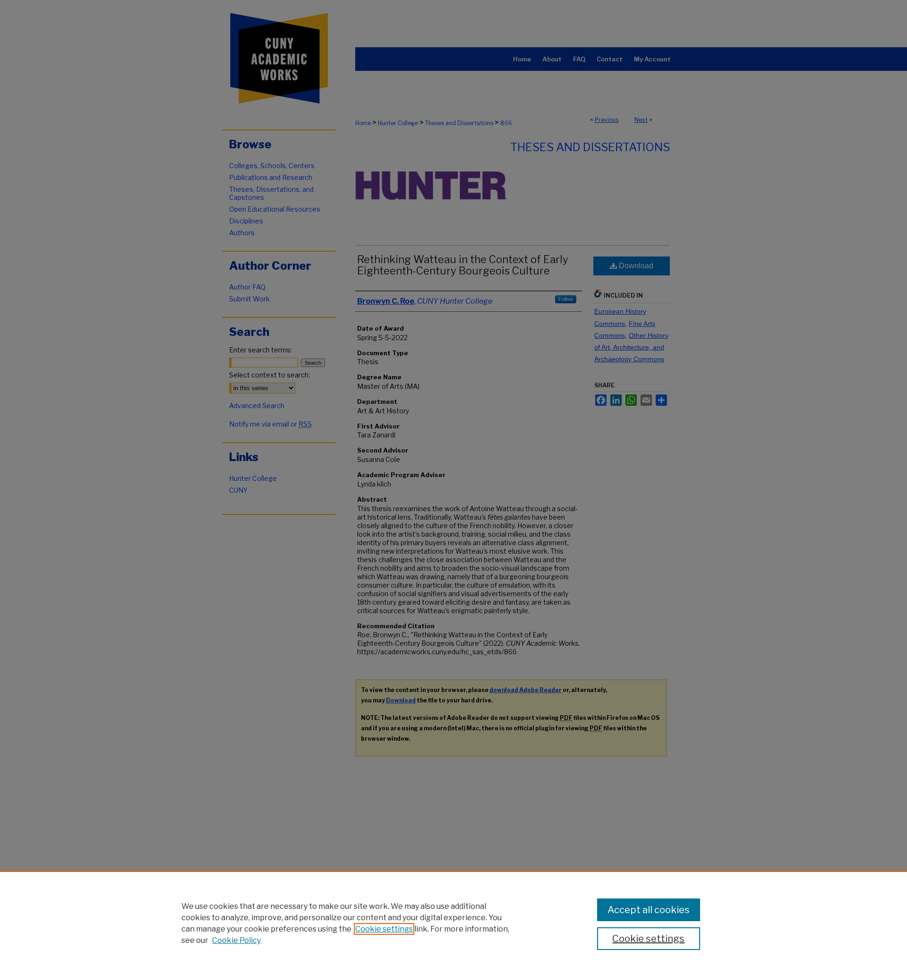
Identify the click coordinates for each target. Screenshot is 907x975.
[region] (453, 923)
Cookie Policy (236, 940)
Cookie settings (384, 928)
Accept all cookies (649, 909)
